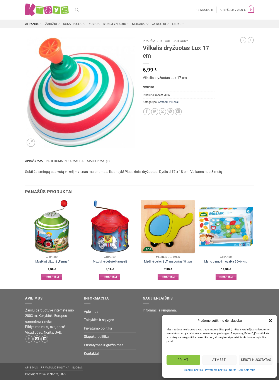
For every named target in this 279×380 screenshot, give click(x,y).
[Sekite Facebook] (29, 339)
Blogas (77, 367)
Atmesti (219, 360)
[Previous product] (251, 40)
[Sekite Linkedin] (44, 339)
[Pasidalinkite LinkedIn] (178, 111)
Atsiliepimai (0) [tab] (98, 161)
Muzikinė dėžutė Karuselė (110, 261)
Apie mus (91, 312)
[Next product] (243, 40)
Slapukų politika (193, 370)
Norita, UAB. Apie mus (242, 370)
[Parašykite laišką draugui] (162, 111)
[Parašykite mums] (37, 339)
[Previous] (25, 243)
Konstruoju (73, 24)
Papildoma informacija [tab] (64, 161)
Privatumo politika (216, 370)
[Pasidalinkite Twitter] (154, 111)
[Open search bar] (77, 10)
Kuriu (92, 24)
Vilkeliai (174, 102)
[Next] (252, 243)
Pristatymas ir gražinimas (103, 345)
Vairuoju (158, 24)
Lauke (176, 24)
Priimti (183, 360)
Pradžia (149, 41)
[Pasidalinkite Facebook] (146, 111)
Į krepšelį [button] (52, 276)
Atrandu (32, 24)
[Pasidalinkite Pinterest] (170, 111)
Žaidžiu (51, 24)
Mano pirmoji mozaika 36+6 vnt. (226, 261)
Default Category (174, 41)
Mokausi (139, 24)
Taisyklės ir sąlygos (99, 320)
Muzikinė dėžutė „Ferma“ (52, 261)
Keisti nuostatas (256, 360)
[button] (270, 320)
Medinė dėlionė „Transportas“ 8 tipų (168, 261)
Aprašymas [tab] (34, 161)
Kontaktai (91, 354)
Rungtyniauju (114, 24)
